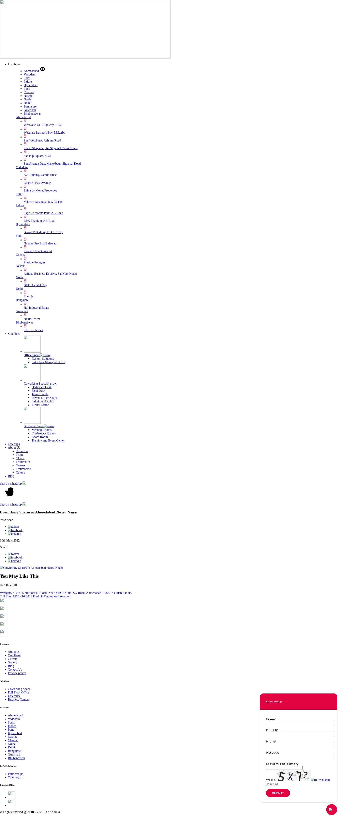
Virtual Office (40, 405)
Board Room (40, 437)
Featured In (23, 461)
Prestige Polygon (34, 262)
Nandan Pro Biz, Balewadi (40, 243)
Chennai (21, 254)
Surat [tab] (27, 78)
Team (19, 454)
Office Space (32, 355)
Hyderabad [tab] (30, 85)
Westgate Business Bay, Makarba (44, 132)
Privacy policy (17, 673)
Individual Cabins (43, 401)
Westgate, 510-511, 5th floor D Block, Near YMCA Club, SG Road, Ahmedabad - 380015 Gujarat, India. (66, 592)
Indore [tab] (28, 81)
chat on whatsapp (11, 483)
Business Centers (18, 699)
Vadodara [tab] (30, 74)
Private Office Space (44, 397)
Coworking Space (35, 383)
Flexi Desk (38, 390)
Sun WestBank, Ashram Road (42, 140)
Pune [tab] (27, 88)
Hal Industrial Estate (36, 307)
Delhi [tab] (27, 103)
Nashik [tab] (28, 95)
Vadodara (22, 167)
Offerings (14, 444)
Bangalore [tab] (30, 106)
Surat (19, 194)
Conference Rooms (44, 433)
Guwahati (22, 311)
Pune (19, 235)
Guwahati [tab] (30, 110)
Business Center (34, 426)
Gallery (12, 662)
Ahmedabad (23, 117)
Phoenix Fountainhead (38, 251)
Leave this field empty (282, 764)
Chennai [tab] (29, 92)
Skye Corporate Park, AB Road (43, 213)
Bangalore (22, 300)
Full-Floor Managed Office (48, 362)
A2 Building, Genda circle (40, 174)
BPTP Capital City (35, 285)
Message (272, 752)
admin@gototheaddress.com (52, 596)
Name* (271, 719)
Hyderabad (23, 224)
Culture (20, 472)
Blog (11, 476)
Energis (28, 296)
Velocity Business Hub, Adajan (43, 201)
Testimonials (23, 469)
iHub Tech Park (33, 330)
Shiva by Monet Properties (40, 190)
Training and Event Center (48, 440)
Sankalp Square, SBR (37, 156)
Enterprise (14, 696)
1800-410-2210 (16, 596)
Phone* (271, 741)
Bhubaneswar (24, 322)
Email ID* (273, 730)
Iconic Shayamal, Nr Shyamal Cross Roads (51, 148)
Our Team (14, 655)
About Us (14, 447)
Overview (22, 451)
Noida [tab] (27, 99)
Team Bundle (40, 394)
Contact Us (15, 669)
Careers (20, 465)
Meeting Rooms (42, 429)
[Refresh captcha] (320, 779)
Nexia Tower (32, 319)
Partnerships (15, 773)
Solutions (14, 333)
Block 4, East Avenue (37, 182)
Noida (19, 277)
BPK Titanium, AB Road (39, 220)
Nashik (20, 266)
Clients (20, 458)
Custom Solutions (43, 358)
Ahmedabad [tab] (32, 71)
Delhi (19, 288)
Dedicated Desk (42, 387)
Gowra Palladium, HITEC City (43, 232)
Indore (20, 205)
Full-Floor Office (18, 692)
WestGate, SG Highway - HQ (42, 124)
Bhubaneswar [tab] (32, 113)
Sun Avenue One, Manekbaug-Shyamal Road (52, 163)
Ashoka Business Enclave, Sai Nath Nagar (50, 273)
